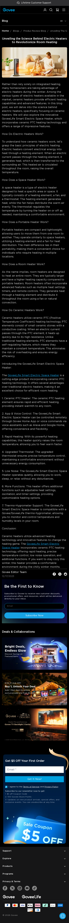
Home (5, 31)
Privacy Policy (51, 787)
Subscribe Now (34, 615)
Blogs (16, 31)
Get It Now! (34, 779)
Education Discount (46, 3)
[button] (45, 11)
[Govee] (9, 896)
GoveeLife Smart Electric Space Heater (33, 375)
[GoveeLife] (31, 896)
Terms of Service (31, 787)
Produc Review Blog (34, 31)
